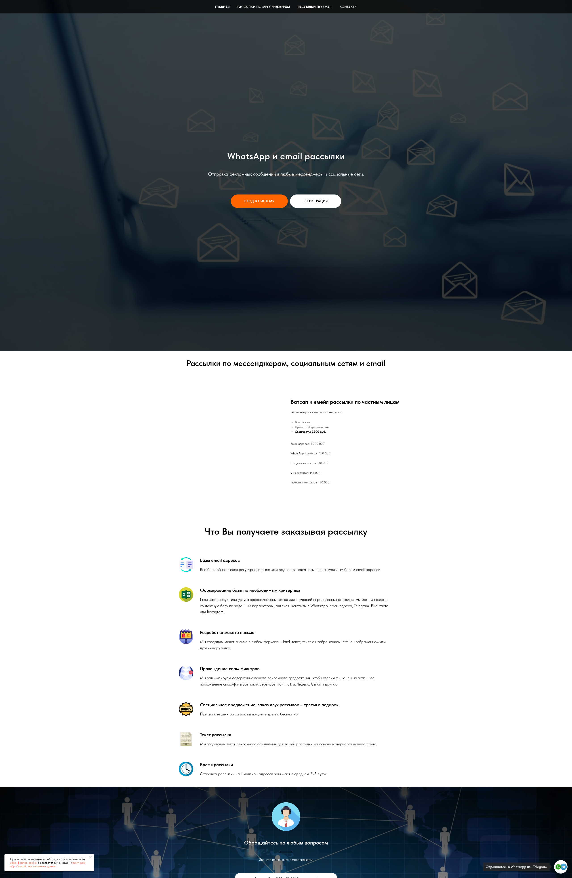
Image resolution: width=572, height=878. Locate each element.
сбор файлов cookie (23, 862)
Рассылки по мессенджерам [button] (263, 7)
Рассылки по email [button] (315, 7)
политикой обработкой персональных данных (47, 864)
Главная (222, 7)
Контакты (348, 7)
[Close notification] (90, 857)
